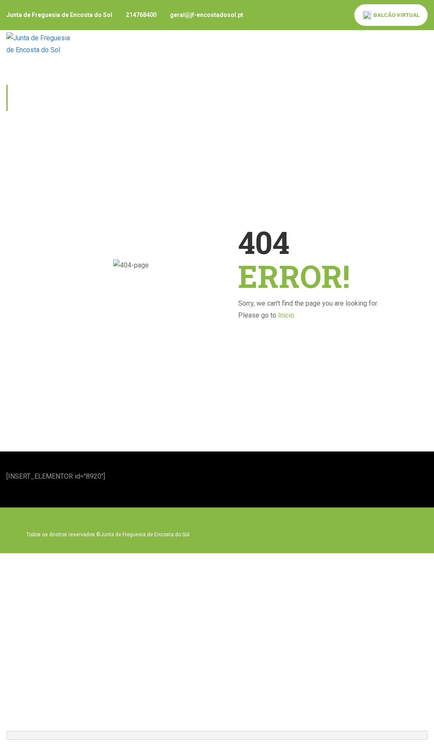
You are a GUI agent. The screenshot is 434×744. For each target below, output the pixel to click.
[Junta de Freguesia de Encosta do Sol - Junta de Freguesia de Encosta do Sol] (40, 43)
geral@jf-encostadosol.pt (206, 14)
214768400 (141, 14)
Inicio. (286, 315)
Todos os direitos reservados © (63, 535)
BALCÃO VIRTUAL (396, 15)
